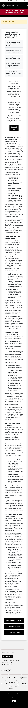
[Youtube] (6, 670)
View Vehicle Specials (13, 621)
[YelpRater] (9, 670)
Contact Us (14, 128)
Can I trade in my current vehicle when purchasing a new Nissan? (13, 65)
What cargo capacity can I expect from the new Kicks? (13, 57)
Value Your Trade (14, 626)
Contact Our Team (14, 632)
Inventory (5, 678)
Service (11, 678)
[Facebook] (3, 670)
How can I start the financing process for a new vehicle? (13, 73)
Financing (18, 678)
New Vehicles (4, 681)
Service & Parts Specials (11, 686)
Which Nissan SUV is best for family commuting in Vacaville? (13, 43)
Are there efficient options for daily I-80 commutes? (13, 51)
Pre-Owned (4, 683)
